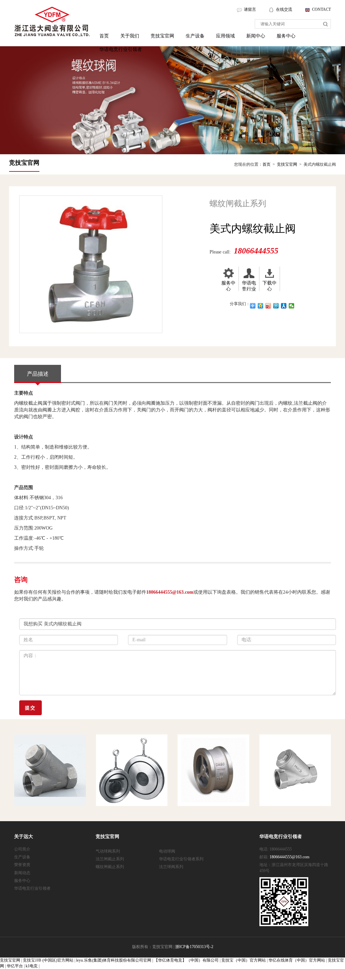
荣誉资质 (22, 864)
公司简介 (22, 849)
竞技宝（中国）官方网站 (243, 960)
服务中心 (286, 35)
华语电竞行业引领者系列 (181, 859)
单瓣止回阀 (126, 752)
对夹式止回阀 (212, 752)
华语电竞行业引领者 (120, 49)
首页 (104, 35)
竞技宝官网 (162, 35)
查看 (31, 803)
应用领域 (225, 35)
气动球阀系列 (108, 851)
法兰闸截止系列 (110, 859)
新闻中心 (255, 35)
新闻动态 (22, 872)
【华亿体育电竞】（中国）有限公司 (186, 960)
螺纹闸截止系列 (110, 866)
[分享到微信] (291, 305)
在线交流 (284, 9)
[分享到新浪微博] (268, 305)
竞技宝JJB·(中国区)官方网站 (48, 960)
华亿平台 (15, 966)
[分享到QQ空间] (260, 305)
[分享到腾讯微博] (276, 305)
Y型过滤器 (43, 752)
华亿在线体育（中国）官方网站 (297, 960)
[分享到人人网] (284, 305)
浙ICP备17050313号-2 (194, 946)
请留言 (250, 9)
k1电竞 (32, 966)
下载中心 (269, 286)
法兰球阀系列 (171, 866)
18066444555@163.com (169, 592)
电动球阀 (167, 851)
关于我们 (129, 35)
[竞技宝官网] (52, 22)
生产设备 (195, 35)
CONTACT (321, 9)
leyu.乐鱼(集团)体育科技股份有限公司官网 (113, 960)
